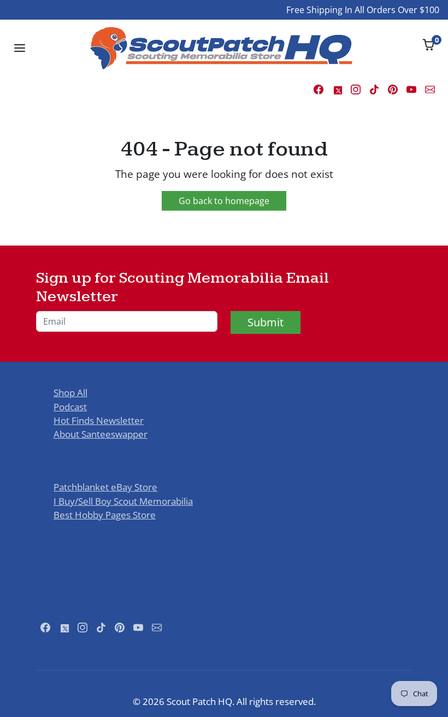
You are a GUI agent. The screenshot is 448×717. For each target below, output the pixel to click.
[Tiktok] (374, 88)
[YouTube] (411, 88)
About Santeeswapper (101, 434)
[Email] (430, 88)
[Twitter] (337, 88)
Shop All (70, 392)
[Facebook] (318, 88)
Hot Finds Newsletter (99, 420)
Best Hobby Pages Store (105, 515)
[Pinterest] (393, 88)
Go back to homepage (224, 201)
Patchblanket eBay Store (105, 487)
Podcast (70, 407)
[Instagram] (355, 88)
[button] (20, 48)
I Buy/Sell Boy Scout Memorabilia (123, 501)
